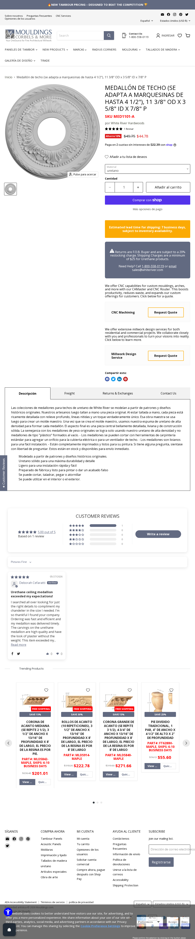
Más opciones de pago (147, 209)
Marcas (79, 49)
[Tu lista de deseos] (180, 35)
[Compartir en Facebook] (107, 379)
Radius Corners (104, 49)
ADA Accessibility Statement (21, 902)
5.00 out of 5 (47, 532)
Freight (69, 393)
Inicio (8, 77)
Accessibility (121, 880)
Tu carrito (83, 844)
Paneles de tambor (20, 49)
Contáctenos (121, 838)
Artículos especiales (54, 871)
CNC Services (63, 15)
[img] (20, 577)
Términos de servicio (53, 902)
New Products (54, 49)
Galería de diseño (19, 60)
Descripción (27, 393)
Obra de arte (49, 877)
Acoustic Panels (51, 844)
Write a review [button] (158, 534)
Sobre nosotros (14, 15)
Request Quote (165, 312)
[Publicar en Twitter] (113, 379)
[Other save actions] (158, 921)
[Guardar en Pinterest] (125, 379)
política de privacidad (81, 902)
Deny (184, 922)
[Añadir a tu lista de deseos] (46, 690)
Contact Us (168, 393)
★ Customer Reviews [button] (4, 473)
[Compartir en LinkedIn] (119, 379)
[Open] (9, 929)
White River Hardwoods (127, 123)
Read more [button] (18, 645)
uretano (46, 866)
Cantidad (111, 178)
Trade (45, 60)
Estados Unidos (173, 20)
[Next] (186, 743)
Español (145, 20)
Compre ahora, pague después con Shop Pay (91, 874)
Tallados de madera (162, 49)
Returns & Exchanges (118, 393)
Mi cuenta (83, 838)
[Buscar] (109, 35)
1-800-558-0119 (153, 266)
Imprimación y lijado (54, 855)
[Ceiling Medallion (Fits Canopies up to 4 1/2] (10, 189)
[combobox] (80, 35)
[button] (77, 525)
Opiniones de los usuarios (20, 18)
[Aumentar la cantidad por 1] (138, 187)
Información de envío (126, 854)
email (172, 266)
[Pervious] (8, 743)
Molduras (130, 49)
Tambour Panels (51, 838)
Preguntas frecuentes (39, 15)
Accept (172, 922)
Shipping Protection (125, 885)
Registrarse (161, 862)
